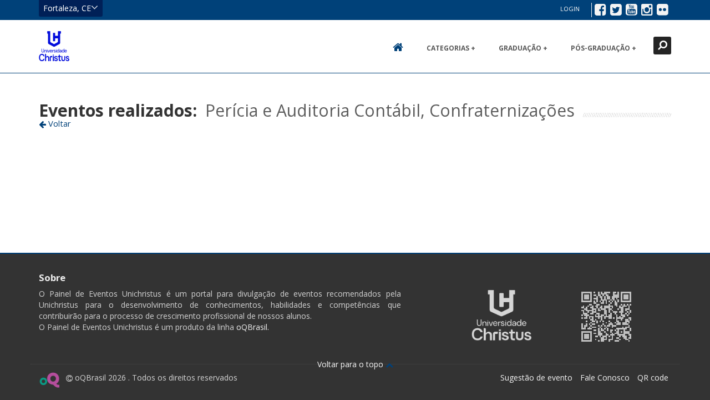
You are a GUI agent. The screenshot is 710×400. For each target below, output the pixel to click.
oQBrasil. (251, 327)
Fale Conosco (605, 377)
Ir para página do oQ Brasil (49, 380)
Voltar (58, 123)
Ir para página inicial (54, 46)
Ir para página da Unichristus (501, 315)
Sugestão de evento (536, 377)
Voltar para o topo (351, 364)
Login (570, 8)
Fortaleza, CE (67, 8)
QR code (652, 377)
